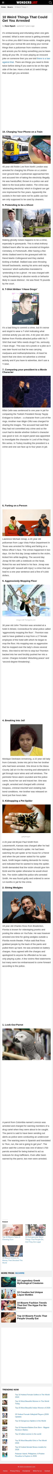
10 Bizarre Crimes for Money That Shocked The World (12, 1260)
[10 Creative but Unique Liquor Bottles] (8, 1294)
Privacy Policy (15, 1471)
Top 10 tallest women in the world (28, 1434)
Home (5, 1471)
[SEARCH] (50, 2)
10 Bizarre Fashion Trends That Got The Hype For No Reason (32, 1305)
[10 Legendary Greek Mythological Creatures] (8, 1282)
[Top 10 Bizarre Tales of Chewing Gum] (12, 1230)
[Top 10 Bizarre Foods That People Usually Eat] (8, 1317)
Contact (47, 1471)
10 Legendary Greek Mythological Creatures (30, 1281)
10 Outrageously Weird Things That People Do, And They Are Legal (34, 1239)
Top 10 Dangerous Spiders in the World (30, 1421)
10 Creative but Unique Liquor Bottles (30, 1293)
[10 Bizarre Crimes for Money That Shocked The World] (12, 1251)
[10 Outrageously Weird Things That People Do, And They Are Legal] (35, 1230)
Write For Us (37, 1471)
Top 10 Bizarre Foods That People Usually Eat (32, 1317)
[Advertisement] (26, 103)
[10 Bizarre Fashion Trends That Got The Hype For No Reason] (8, 1305)
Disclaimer (26, 1471)
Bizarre (19, 1273)
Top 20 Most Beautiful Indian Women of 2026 (32, 1408)
